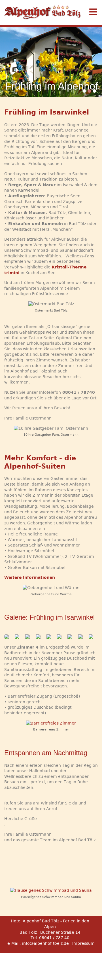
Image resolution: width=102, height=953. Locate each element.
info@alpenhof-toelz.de (45, 943)
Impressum (83, 943)
